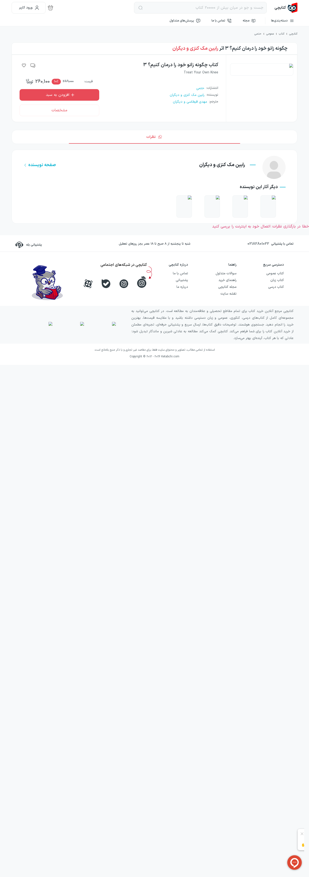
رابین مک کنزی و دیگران (195, 48)
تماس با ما (218, 20)
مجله (246, 20)
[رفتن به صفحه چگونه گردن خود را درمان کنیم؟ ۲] (212, 206)
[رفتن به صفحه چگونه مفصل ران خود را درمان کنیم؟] (268, 206)
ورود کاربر (26, 7)
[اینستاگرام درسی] (141, 282)
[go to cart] (50, 8)
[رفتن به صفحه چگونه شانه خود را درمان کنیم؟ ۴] (184, 206)
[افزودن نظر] (33, 65)
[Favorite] (24, 65)
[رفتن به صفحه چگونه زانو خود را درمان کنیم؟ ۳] (240, 206)
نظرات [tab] (151, 137)
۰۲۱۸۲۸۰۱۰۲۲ (258, 244)
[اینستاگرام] (124, 283)
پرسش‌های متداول (181, 20)
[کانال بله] (106, 283)
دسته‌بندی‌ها (279, 20)
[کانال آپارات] (88, 283)
